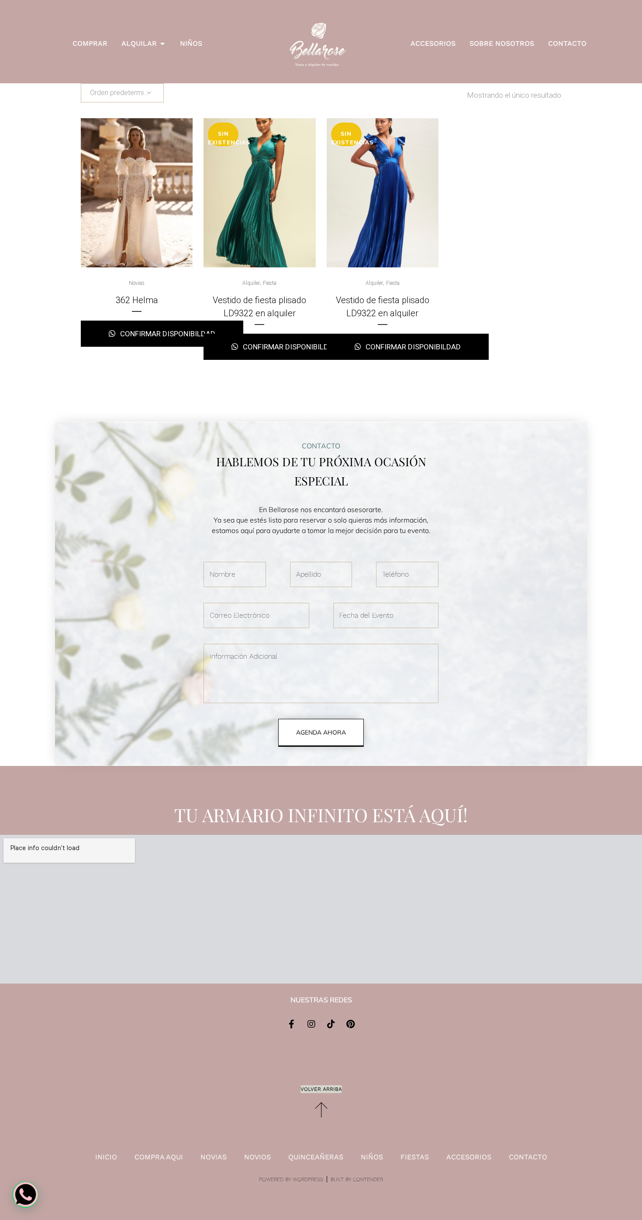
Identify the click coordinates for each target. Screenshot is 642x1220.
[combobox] (122, 93)
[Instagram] (311, 1024)
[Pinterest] (350, 1024)
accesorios (468, 1157)
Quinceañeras (315, 1157)
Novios (257, 1157)
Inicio (106, 1157)
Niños (372, 1157)
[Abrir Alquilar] (162, 43)
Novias (137, 283)
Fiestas (414, 1157)
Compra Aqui (159, 1157)
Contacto (528, 1157)
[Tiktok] (331, 1024)
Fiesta (269, 283)
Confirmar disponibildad (166, 333)
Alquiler (251, 283)
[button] (25, 1195)
